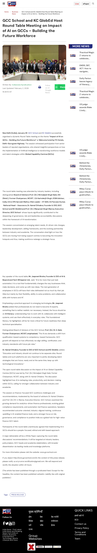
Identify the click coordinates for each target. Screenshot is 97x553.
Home (6, 12)
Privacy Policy (82, 528)
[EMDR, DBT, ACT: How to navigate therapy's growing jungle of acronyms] (73, 68)
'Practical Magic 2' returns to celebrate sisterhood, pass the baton (86, 55)
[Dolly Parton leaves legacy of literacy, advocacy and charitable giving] (73, 81)
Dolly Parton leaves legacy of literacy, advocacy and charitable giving (86, 81)
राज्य (30, 529)
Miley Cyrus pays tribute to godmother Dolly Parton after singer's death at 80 (86, 191)
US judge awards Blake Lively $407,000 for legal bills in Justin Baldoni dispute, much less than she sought (86, 107)
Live (77, 4)
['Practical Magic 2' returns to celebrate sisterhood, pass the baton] (73, 55)
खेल (41, 521)
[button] (40, 87)
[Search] (93, 4)
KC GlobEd (46, 133)
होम (30, 517)
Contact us (80, 524)
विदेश (31, 521)
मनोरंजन (54, 521)
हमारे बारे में (79, 515)
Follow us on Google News (48, 89)
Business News (15, 13)
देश (41, 517)
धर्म (30, 525)
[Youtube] (10, 523)
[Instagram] (13, 523)
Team (77, 539)
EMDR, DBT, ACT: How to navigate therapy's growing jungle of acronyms (86, 68)
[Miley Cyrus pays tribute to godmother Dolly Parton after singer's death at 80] (73, 192)
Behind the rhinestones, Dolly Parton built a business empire (86, 166)
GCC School (33, 133)
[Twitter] (7, 523)
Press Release (17, 495)
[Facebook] (3, 523)
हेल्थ (53, 525)
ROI (76, 520)
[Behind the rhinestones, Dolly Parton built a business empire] (73, 166)
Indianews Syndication (22, 85)
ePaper (86, 4)
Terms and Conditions (80, 533)
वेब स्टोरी (54, 517)
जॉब (41, 525)
